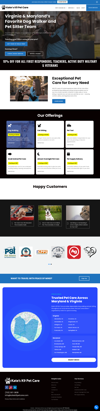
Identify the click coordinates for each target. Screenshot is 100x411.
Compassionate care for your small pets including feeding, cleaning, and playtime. (19, 165)
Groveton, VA (72, 319)
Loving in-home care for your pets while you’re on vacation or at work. (48, 136)
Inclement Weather (56, 397)
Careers (53, 387)
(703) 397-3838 (11, 392)
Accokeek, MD (58, 341)
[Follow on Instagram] (11, 387)
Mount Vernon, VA (73, 327)
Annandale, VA (58, 322)
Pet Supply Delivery (80, 394)
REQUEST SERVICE (73, 360)
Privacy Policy (8, 399)
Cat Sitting (77, 385)
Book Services (93, 8)
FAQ (52, 392)
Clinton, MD (57, 349)
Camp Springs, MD (59, 347)
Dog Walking (78, 382)
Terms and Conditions (19, 399)
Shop (83, 8)
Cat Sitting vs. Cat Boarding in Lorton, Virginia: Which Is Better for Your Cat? (79, 225)
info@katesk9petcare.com (16, 395)
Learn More (62, 2)
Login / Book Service (15, 53)
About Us (53, 385)
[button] (3, 252)
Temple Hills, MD (77, 347)
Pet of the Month (55, 394)
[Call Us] (96, 407)
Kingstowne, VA (73, 322)
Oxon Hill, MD (76, 344)
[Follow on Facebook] (6, 387)
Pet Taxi (77, 387)
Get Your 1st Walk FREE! (16, 44)
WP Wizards (66, 408)
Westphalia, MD (76, 352)
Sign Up (84, 278)
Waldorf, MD (76, 349)
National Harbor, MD (78, 341)
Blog (78, 8)
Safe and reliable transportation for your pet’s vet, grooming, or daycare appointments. (78, 137)
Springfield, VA (72, 330)
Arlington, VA (58, 325)
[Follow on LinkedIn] (15, 387)
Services (71, 8)
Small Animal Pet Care (80, 390)
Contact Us (54, 390)
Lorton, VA (71, 325)
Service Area (54, 382)
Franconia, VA (58, 330)
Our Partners (54, 399)
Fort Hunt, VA (58, 327)
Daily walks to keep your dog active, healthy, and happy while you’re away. (19, 136)
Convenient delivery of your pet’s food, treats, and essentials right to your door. (78, 165)
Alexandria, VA (58, 319)
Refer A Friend (35, 53)
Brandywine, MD (59, 344)
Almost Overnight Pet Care (82, 392)
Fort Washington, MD (60, 352)
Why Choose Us (60, 8)
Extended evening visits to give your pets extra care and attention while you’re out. (49, 165)
